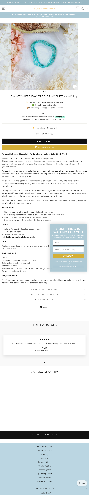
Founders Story (44, 462)
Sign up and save (44, 488)
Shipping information (44, 289)
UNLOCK (68, 256)
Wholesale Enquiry (44, 481)
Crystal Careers (44, 477)
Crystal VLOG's (44, 466)
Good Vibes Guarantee (45, 294)
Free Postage (43, 119)
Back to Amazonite (46, 434)
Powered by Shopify (44, 493)
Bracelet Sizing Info (44, 447)
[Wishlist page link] (78, 7)
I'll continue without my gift (68, 266)
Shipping (44, 454)
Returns (44, 458)
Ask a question (44, 299)
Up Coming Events (44, 474)
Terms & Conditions (44, 450)
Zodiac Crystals (44, 470)
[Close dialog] (84, 226)
